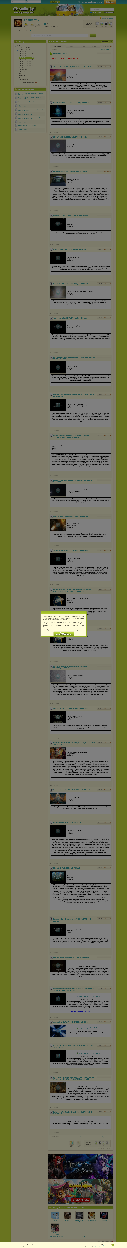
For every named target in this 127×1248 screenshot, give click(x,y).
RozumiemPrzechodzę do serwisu (64, 633)
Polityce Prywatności (99, 1246)
